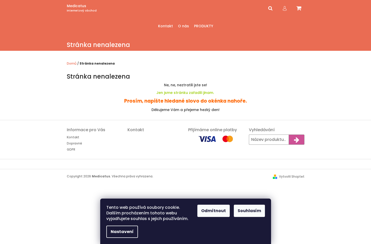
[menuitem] (165, 26)
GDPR (71, 149)
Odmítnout (213, 211)
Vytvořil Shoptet (291, 176)
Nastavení (122, 232)
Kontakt (73, 137)
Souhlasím (249, 211)
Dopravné (74, 143)
